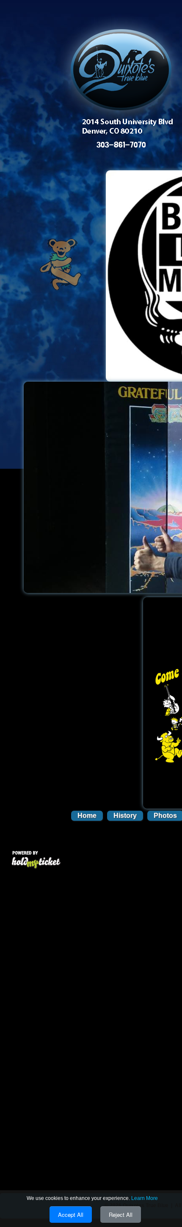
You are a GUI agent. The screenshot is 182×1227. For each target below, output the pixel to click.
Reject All (120, 1215)
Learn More (144, 1198)
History (125, 815)
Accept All (70, 1215)
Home (87, 815)
